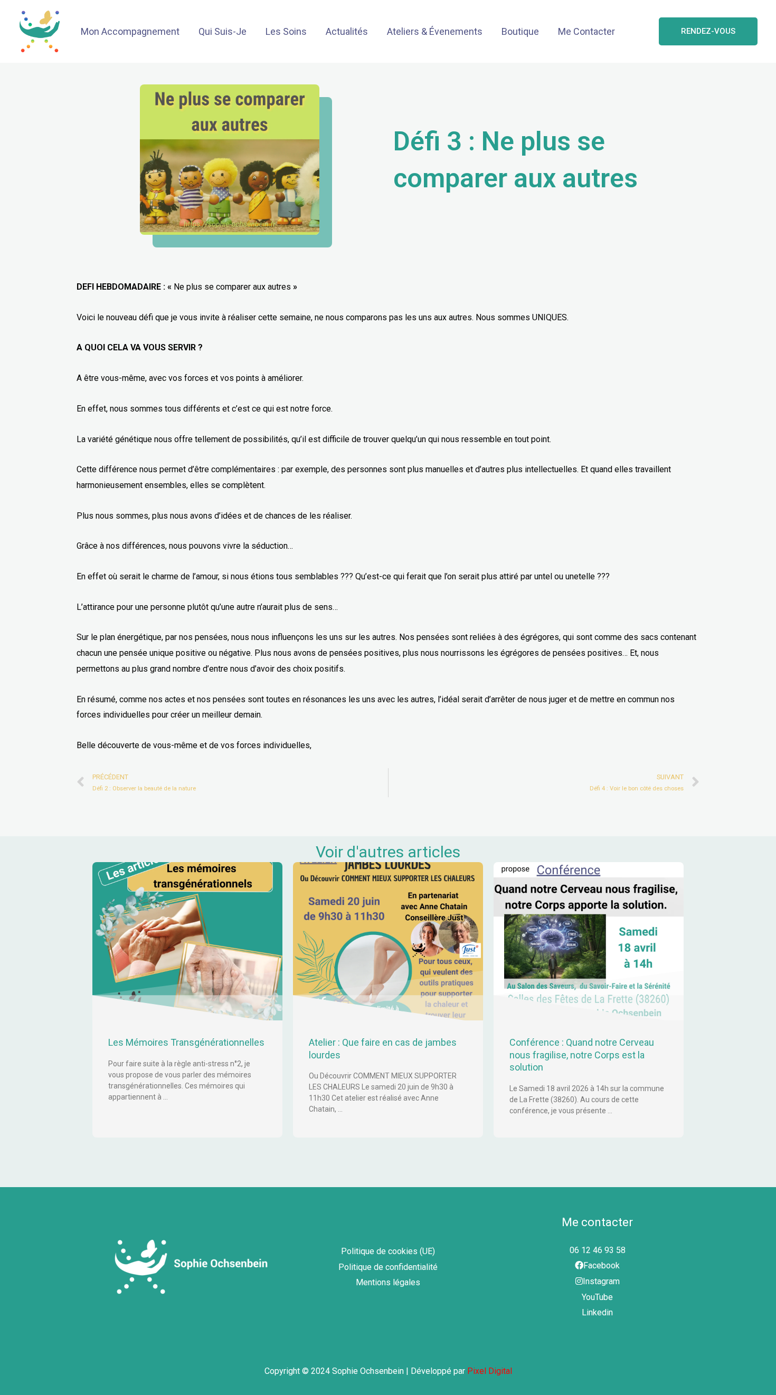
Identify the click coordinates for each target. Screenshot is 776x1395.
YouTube (597, 1297)
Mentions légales (388, 1282)
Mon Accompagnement (130, 31)
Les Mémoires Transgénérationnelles (186, 1042)
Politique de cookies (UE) (388, 1251)
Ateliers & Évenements (434, 31)
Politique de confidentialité (388, 1267)
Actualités (347, 31)
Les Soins (286, 31)
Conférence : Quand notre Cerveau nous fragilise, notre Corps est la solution (581, 1055)
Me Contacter (586, 31)
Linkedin (597, 1312)
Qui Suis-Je (222, 31)
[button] (708, 31)
